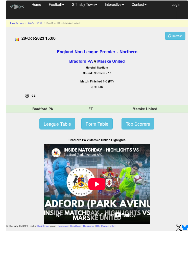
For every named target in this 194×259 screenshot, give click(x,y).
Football (55, 4)
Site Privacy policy (106, 226)
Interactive (113, 4)
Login (176, 4)
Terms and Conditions (69, 226)
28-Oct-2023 (35, 23)
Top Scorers (138, 123)
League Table (57, 123)
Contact (138, 4)
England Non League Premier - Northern (97, 52)
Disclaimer (88, 226)
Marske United (111, 61)
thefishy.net (43, 226)
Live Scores (17, 23)
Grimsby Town (83, 4)
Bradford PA (81, 61)
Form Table (97, 123)
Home (36, 4)
